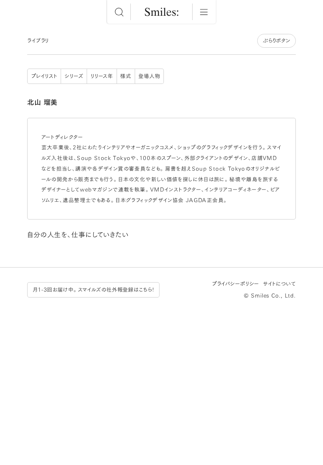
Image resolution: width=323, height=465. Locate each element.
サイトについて (279, 283)
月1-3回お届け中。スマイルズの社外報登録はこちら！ (93, 289)
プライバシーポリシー (236, 283)
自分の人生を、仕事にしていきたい (78, 234)
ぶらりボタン (276, 40)
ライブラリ (38, 40)
